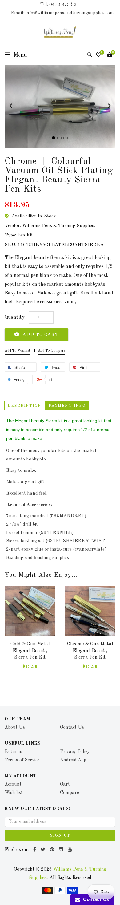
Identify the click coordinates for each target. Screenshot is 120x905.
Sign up (60, 835)
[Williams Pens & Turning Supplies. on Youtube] (71, 849)
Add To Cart (40, 335)
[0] (98, 55)
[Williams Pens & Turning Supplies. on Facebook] (35, 849)
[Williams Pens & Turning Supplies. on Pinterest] (53, 849)
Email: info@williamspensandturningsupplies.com (62, 13)
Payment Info (67, 406)
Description (25, 406)
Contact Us (94, 899)
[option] (30, 634)
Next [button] (109, 631)
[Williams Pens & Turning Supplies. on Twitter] (44, 849)
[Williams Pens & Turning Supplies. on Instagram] (62, 849)
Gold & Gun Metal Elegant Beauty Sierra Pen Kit (30, 651)
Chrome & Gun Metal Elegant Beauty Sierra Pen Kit (90, 651)
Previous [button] (10, 631)
